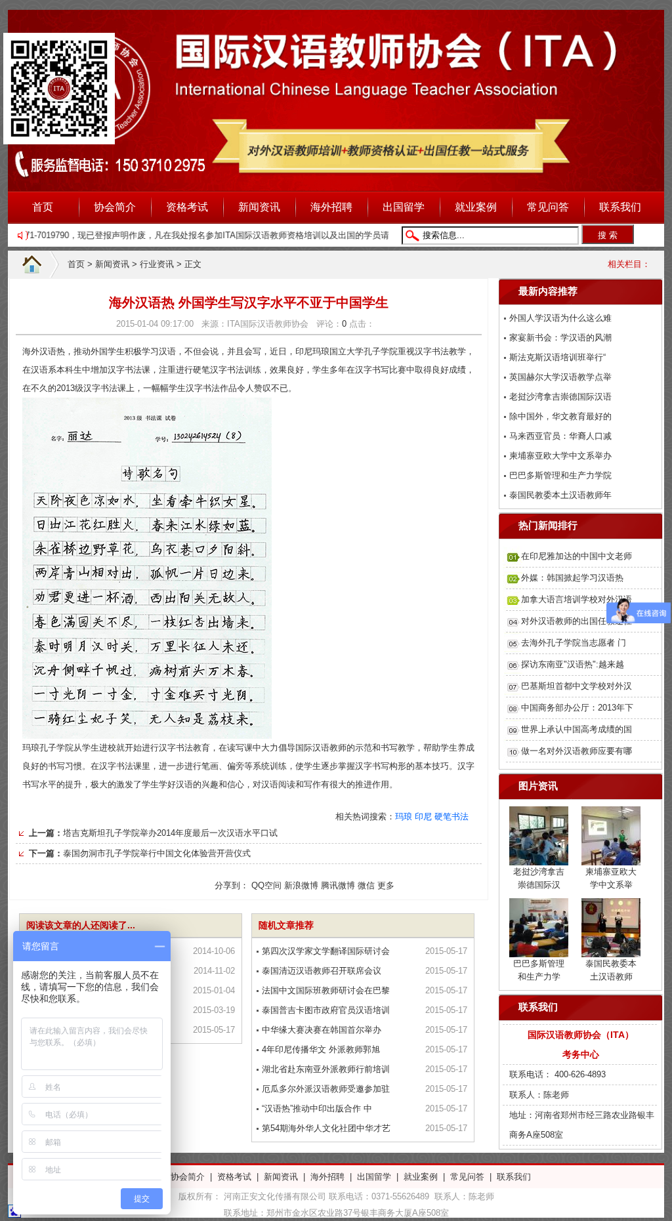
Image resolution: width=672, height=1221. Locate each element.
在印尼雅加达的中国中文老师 (576, 556)
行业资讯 (157, 264)
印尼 (423, 816)
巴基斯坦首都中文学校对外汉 (576, 686)
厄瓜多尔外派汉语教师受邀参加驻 (326, 1089)
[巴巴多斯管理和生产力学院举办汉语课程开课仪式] (538, 949)
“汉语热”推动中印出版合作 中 (317, 1108)
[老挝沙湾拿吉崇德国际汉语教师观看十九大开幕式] (538, 857)
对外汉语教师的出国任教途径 (576, 621)
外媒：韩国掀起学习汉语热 (572, 578)
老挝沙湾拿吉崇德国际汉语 (560, 397)
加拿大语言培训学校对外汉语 (576, 599)
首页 (42, 207)
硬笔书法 (451, 816)
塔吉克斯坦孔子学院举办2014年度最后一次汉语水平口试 (170, 833)
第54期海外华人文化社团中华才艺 (326, 1128)
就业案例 (476, 207)
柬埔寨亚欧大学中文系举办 (560, 456)
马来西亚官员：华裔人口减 (560, 436)
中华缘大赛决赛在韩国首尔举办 (321, 1030)
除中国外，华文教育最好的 (560, 416)
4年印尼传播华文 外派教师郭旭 (321, 1049)
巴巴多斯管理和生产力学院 (560, 475)
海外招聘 (331, 207)
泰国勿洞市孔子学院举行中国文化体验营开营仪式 (157, 853)
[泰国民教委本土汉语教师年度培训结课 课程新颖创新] (610, 949)
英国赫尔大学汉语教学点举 (560, 377)
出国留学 (404, 207)
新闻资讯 (259, 207)
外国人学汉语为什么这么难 (560, 318)
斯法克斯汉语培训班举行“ (557, 357)
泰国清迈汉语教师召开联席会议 (321, 971)
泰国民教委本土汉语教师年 (560, 495)
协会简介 (115, 207)
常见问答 (548, 207)
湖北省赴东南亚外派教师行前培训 (326, 1069)
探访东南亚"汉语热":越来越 (572, 664)
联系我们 (620, 207)
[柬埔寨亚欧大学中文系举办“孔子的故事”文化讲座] (610, 857)
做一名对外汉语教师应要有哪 (576, 751)
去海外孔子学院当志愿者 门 (573, 643)
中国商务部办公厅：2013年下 (577, 708)
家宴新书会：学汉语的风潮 (560, 337)
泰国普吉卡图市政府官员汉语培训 (326, 1010)
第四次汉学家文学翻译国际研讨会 (326, 951)
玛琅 (403, 816)
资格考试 (187, 207)
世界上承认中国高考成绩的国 (576, 729)
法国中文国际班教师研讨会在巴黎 (326, 990)
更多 (385, 885)
